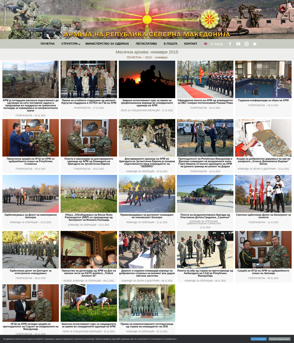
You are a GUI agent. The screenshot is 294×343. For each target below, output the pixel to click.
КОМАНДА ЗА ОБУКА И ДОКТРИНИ (257, 169)
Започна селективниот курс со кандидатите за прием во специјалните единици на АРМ (88, 325)
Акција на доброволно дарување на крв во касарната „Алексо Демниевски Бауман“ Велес (263, 161)
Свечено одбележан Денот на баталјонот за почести (263, 216)
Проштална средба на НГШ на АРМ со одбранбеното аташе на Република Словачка (30, 161)
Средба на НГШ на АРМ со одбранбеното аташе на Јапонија (263, 272)
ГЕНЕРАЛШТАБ (24, 115)
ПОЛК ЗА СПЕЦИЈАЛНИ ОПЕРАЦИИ (140, 110)
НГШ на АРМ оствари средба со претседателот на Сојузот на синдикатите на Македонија (30, 326)
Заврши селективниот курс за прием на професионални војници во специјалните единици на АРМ (147, 103)
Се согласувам (258, 339)
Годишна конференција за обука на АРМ (263, 100)
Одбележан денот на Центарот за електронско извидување (30, 272)
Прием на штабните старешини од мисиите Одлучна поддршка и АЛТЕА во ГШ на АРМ (88, 101)
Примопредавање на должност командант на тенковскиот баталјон (147, 216)
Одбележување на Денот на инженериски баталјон (31, 216)
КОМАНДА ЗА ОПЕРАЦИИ (140, 171)
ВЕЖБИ (67, 281)
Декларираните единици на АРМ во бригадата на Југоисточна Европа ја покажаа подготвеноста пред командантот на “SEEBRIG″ (147, 162)
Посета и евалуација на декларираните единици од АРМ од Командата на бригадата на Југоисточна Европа (88, 161)
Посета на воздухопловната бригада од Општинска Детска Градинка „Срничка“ (205, 216)
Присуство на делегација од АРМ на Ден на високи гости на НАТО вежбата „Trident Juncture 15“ (89, 273)
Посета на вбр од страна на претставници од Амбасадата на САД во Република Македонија (205, 273)
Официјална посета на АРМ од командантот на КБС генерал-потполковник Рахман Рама (205, 101)
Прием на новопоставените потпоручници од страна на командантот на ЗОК (147, 325)
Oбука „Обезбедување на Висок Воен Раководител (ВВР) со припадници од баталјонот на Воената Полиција (89, 217)
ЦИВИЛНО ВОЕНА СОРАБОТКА (204, 223)
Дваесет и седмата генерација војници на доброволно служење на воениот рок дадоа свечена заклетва (147, 273)
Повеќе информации (279, 339)
